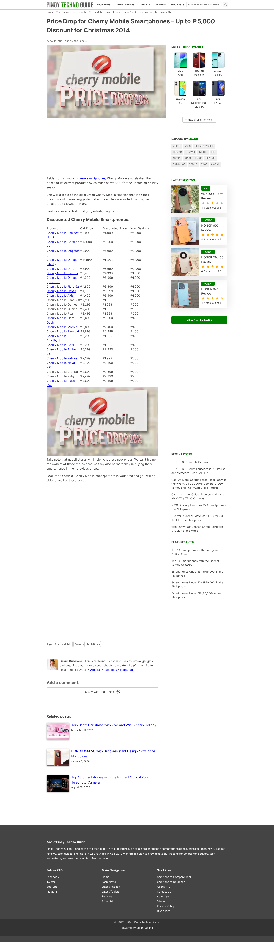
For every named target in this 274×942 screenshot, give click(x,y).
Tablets (145, 4)
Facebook (110, 669)
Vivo (204, 164)
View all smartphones (198, 119)
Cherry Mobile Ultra (60, 269)
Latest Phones (125, 4)
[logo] (70, 4)
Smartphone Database (171, 881)
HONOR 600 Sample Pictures (189, 462)
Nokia (176, 158)
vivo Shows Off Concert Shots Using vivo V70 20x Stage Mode (197, 528)
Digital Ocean (144, 927)
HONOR (177, 152)
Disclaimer (163, 911)
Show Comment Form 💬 (102, 692)
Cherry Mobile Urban (61, 291)
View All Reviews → (199, 319)
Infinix (203, 152)
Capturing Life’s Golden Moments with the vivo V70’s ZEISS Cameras (197, 496)
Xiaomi (215, 164)
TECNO (193, 164)
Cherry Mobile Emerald (63, 331)
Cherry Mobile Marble (62, 327)
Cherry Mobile (63, 644)
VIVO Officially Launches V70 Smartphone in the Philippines (199, 507)
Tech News (103, 4)
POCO (198, 158)
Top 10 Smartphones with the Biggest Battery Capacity (195, 563)
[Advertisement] (102, 146)
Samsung (179, 164)
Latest (187, 46)
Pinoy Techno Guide (70, 842)
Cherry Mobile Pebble (62, 358)
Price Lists (108, 901)
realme (210, 158)
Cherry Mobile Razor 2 (62, 273)
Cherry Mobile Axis (60, 295)
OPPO (187, 158)
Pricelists (177, 4)
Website (95, 669)
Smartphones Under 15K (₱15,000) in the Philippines (197, 573)
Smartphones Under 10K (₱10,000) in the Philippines (197, 584)
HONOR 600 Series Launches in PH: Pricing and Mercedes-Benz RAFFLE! (198, 471)
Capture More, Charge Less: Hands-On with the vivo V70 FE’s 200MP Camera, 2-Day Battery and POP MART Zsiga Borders (199, 483)
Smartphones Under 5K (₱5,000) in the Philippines (196, 595)
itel (213, 152)
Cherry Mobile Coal (60, 345)
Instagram (127, 669)
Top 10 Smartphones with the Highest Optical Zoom (195, 552)
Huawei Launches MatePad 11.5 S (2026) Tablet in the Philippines (197, 518)
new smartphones (92, 178)
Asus (187, 146)
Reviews (161, 4)
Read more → (99, 858)
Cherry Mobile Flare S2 (63, 286)
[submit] (225, 4)
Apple (176, 146)
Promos (79, 644)
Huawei (190, 152)
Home (50, 12)
